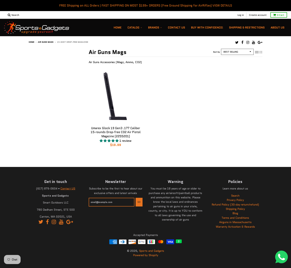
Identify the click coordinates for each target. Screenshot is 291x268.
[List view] (260, 52)
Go (139, 202)
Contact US (67, 188)
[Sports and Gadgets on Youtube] (253, 42)
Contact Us (176, 27)
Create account (258, 15)
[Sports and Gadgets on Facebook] (242, 42)
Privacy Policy (235, 200)
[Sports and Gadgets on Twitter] (237, 42)
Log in (241, 15)
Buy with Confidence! (207, 27)
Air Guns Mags (45, 42)
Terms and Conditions (235, 218)
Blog (235, 213)
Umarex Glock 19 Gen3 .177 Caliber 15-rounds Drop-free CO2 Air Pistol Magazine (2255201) (116, 132)
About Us (277, 27)
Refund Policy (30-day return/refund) (235, 204)
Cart (280, 15)
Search (235, 196)
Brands (153, 27)
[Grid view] (256, 52)
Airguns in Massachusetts (235, 222)
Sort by (216, 52)
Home (118, 27)
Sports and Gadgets (151, 251)
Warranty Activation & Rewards (235, 227)
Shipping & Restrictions (247, 27)
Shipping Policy (235, 209)
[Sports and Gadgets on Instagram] (247, 42)
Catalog (133, 27)
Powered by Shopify (145, 255)
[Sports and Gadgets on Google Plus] (260, 42)
